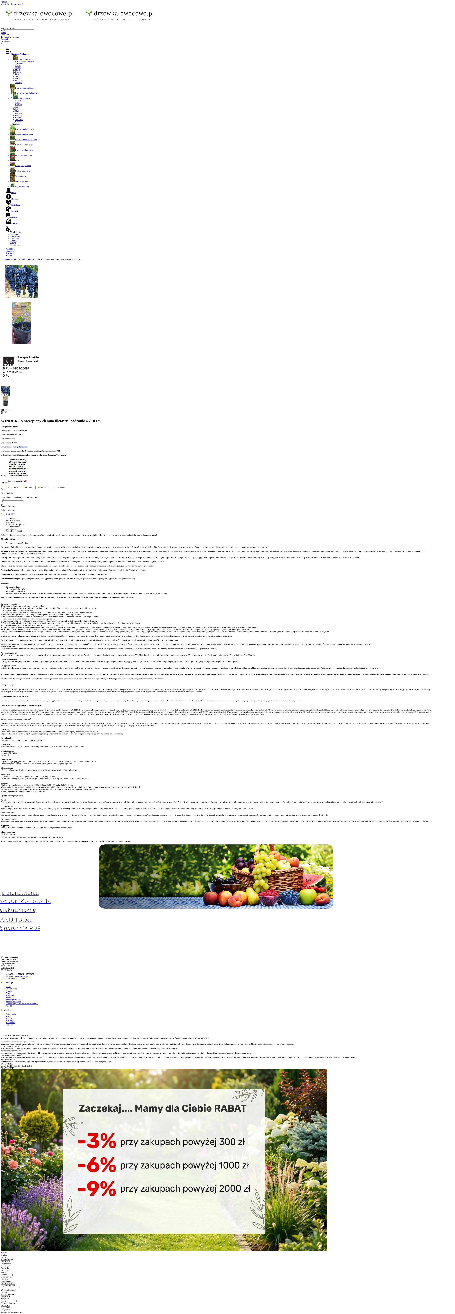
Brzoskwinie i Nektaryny (24, 61)
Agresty (18, 100)
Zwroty (8, 993)
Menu (3, 31)
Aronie (17, 103)
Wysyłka (9, 991)
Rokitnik (18, 118)
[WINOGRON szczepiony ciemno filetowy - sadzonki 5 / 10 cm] (21, 301)
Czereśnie (19, 63)
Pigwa (17, 74)
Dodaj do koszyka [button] (8, 506)
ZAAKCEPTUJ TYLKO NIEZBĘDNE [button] (16, 1066)
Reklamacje (10, 995)
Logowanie (14, 234)
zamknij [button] (4, 1253)
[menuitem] (218, 117)
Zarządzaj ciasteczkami (10, 1030)
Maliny (17, 111)
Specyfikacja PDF (8, 514)
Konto (3, 33)
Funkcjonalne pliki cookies (11, 1046)
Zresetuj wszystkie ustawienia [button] (12, 1312)
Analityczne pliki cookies (10, 1051)
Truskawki (19, 120)
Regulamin (10, 997)
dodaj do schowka (8, 510)
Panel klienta (15, 236)
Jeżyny (17, 109)
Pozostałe (18, 81)
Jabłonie (18, 68)
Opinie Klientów (12, 989)
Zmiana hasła (15, 245)
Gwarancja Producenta (19, 447)
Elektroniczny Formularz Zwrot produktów (22, 1004)
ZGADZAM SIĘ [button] (7, 1068)
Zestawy (18, 83)
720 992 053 (20, 978)
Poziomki (18, 115)
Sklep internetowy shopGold (11, 1033)
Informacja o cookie (13, 1002)
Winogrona (19, 122)
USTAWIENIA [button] (7, 1064)
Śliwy (17, 76)
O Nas (8, 987)
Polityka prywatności (13, 999)
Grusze (17, 66)
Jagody (17, 107)
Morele (17, 70)
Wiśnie (17, 78)
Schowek (13, 241)
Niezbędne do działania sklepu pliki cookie (19, 1042)
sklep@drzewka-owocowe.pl (12, 4)
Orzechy (18, 72)
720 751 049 (5, 2)
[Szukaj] (2, 28)
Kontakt (9, 255)
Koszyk (13, 243)
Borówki (18, 105)
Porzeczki (19, 113)
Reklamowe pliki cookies (10, 1055)
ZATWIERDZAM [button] (8, 1060)
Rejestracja (14, 238)
